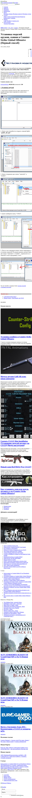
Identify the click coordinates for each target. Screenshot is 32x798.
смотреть (3, 662)
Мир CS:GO (10, 769)
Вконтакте (6, 507)
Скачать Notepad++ (6, 740)
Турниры (12, 18)
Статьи (9, 16)
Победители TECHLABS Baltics (12, 558)
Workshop (6, 9)
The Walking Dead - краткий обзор (13, 602)
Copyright (6, 775)
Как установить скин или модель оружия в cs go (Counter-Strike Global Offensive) (15, 491)
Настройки (11, 23)
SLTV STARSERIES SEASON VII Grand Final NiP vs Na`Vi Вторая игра (14, 700)
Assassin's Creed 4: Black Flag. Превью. (14, 612)
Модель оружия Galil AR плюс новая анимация (13, 378)
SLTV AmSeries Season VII (11, 545)
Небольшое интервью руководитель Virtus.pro (16, 562)
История (17, 16)
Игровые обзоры (8, 14)
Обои (5, 16)
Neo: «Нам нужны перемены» (12, 565)
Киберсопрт (7, 11)
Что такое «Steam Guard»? (7, 741)
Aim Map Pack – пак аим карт (9, 749)
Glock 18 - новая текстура (10, 756)
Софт (5, 21)
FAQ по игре (7, 22)
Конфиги (9, 21)
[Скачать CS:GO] (16, 542)
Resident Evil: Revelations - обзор (12, 613)
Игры (5, 12)
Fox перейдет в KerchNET (11, 548)
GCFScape (11, 73)
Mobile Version (7, 777)
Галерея (13, 16)
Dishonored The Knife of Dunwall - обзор (14, 606)
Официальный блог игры (10, 780)
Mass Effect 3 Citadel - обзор (11, 605)
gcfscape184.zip (5, 84)
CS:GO (5, 15)
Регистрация (9, 2)
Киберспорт (7, 18)
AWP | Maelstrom (5, 755)
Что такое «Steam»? (24, 740)
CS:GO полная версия (9, 779)
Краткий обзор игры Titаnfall (11, 608)
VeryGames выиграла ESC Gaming (13, 551)
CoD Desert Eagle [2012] (10, 296)
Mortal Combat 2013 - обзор (11, 610)
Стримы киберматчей (20, 741)
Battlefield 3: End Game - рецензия (12, 603)
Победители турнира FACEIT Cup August (15, 547)
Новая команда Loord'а (10, 559)
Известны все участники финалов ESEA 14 (15, 564)
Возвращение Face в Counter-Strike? (13, 557)
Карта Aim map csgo (22, 749)
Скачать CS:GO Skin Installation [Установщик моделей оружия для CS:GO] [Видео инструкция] (15, 443)
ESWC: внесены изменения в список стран (15, 561)
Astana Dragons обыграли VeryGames (13, 552)
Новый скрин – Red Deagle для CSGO (14, 298)
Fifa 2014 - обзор (8, 609)
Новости (6, 8)
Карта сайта (7, 776)
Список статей (15, 740)
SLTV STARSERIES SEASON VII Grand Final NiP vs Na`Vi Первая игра (14, 657)
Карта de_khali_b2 (5, 747)
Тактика (6, 23)
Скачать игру (15, 21)
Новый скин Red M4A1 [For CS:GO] (16, 467)
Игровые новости (17, 14)
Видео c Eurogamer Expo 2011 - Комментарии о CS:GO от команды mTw (16, 729)
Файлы (5, 19)
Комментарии (7, 506)
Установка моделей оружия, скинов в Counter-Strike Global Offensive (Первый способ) (17, 582)
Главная (6, 7)
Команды (22, 16)
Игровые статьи (27, 14)
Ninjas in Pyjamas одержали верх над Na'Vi (15, 550)
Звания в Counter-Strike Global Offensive (14, 580)
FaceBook (6, 509)
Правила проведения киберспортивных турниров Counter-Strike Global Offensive (17, 578)
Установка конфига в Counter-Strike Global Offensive (17, 576)
